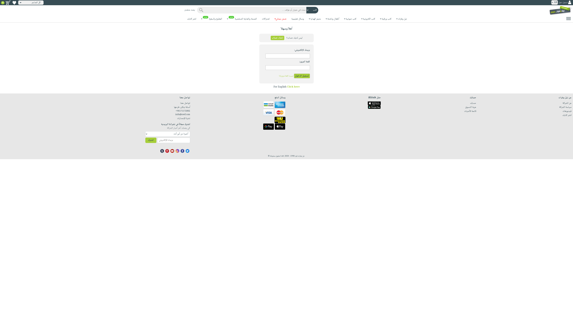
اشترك (151, 140)
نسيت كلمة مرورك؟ (286, 76)
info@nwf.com (182, 114)
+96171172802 (183, 111)
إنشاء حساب (277, 38)
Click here (293, 87)
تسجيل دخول (563, 2)
